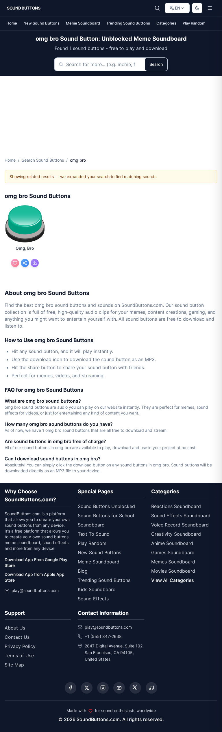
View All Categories (172, 580)
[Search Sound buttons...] (157, 8)
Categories (166, 23)
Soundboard (91, 525)
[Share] (25, 263)
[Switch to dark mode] (197, 8)
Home (11, 23)
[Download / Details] (35, 263)
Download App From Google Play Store (36, 562)
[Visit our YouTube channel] (119, 688)
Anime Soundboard (172, 543)
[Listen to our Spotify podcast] (151, 688)
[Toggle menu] (210, 8)
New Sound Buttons (41, 23)
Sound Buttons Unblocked (106, 506)
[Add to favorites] (15, 263)
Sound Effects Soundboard (180, 515)
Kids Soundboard (97, 589)
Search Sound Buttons (43, 160)
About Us (15, 628)
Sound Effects (93, 599)
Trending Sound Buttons (128, 23)
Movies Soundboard (173, 571)
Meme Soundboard (83, 23)
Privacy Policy (20, 646)
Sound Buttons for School (106, 515)
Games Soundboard (173, 552)
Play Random (194, 23)
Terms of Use (19, 655)
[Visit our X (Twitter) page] (86, 688)
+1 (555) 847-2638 (103, 636)
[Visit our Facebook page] (70, 688)
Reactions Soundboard (176, 506)
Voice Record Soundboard (180, 525)
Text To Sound (94, 534)
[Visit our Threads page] (135, 688)
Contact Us (17, 637)
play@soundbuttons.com (35, 590)
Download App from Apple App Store (34, 577)
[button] (25, 224)
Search (156, 64)
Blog (83, 571)
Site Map (14, 665)
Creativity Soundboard (176, 534)
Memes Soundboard (173, 562)
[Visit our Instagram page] (103, 688)
